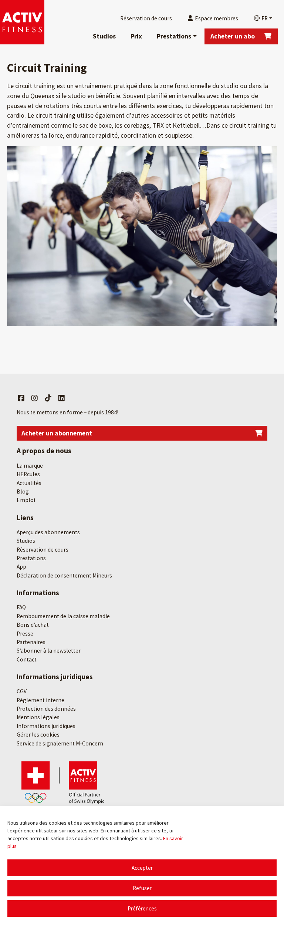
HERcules (28, 474)
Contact (27, 659)
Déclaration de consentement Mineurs (64, 575)
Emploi (26, 500)
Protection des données (46, 708)
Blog (23, 491)
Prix (136, 36)
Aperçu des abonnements (48, 532)
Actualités (29, 482)
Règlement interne (40, 700)
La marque (30, 465)
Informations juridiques (46, 726)
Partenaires (31, 642)
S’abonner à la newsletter (49, 650)
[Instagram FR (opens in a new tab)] (34, 398)
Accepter (142, 867)
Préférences (142, 908)
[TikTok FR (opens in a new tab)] (48, 398)
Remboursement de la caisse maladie (63, 616)
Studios (104, 36)
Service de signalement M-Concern (60, 743)
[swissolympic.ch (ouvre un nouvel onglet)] (63, 782)
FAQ (21, 607)
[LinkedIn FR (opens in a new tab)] (61, 398)
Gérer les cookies (38, 734)
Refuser (142, 888)
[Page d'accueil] (22, 22)
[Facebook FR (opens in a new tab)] (21, 398)
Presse (25, 633)
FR (264, 18)
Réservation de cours (42, 549)
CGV (22, 691)
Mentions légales (38, 717)
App (21, 566)
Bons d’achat (33, 624)
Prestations (174, 36)
